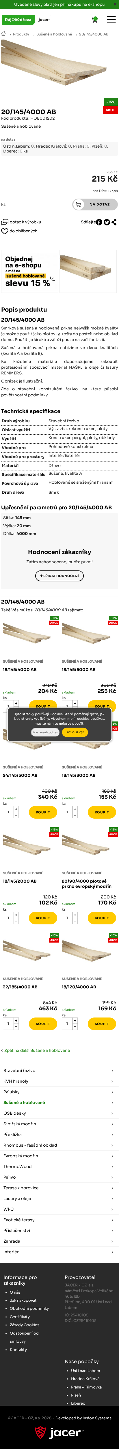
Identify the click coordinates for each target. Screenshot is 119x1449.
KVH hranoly (15, 1081)
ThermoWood (17, 1166)
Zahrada (11, 1241)
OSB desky (14, 1113)
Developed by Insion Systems (83, 1418)
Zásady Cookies (24, 1324)
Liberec (78, 1403)
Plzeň (76, 1395)
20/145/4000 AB (93, 34)
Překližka (12, 1134)
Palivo (9, 1177)
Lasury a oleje (17, 1198)
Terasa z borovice (21, 1187)
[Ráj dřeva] (3, 34)
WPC (8, 1209)
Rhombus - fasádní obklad (30, 1145)
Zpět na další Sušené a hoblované (36, 1050)
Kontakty (18, 1349)
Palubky (11, 1091)
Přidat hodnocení (61, 576)
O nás (15, 1292)
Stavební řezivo (19, 1070)
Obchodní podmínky (29, 1308)
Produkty (21, 34)
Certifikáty (20, 1316)
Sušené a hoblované (54, 34)
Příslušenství (16, 1230)
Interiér (11, 1251)
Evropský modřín (20, 1155)
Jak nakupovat (23, 1300)
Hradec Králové (85, 1378)
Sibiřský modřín (19, 1123)
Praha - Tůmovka (86, 1387)
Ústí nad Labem (85, 1370)
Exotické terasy (19, 1219)
